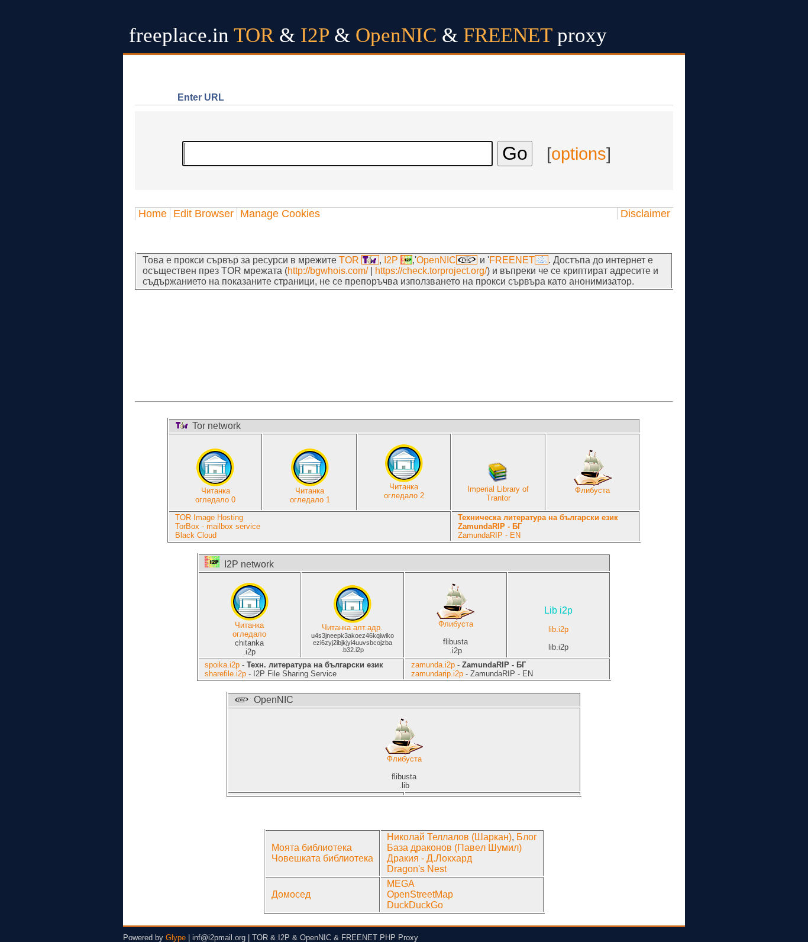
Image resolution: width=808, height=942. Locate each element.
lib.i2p (558, 620)
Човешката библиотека (322, 858)
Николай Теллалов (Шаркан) (449, 837)
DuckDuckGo (415, 905)
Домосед (291, 894)
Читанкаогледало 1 (310, 495)
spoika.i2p (222, 664)
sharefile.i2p (225, 673)
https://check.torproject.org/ (431, 271)
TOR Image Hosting (209, 517)
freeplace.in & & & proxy (368, 35)
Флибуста (592, 490)
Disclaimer (645, 214)
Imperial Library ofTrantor (498, 493)
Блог (526, 837)
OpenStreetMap (420, 894)
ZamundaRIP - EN (489, 535)
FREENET (512, 260)
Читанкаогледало (249, 629)
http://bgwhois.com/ (327, 271)
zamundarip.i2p (437, 673)
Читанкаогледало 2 (404, 491)
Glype (176, 937)
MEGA (401, 884)
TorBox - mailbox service (217, 526)
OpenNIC (436, 260)
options (578, 153)
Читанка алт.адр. (352, 627)
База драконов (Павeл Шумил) (454, 848)
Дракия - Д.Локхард (429, 858)
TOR (350, 260)
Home (152, 214)
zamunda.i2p (433, 664)
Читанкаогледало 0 (215, 495)
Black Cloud (195, 535)
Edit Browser (203, 214)
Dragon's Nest (417, 869)
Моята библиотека (312, 848)
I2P (392, 260)
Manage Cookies (280, 214)
